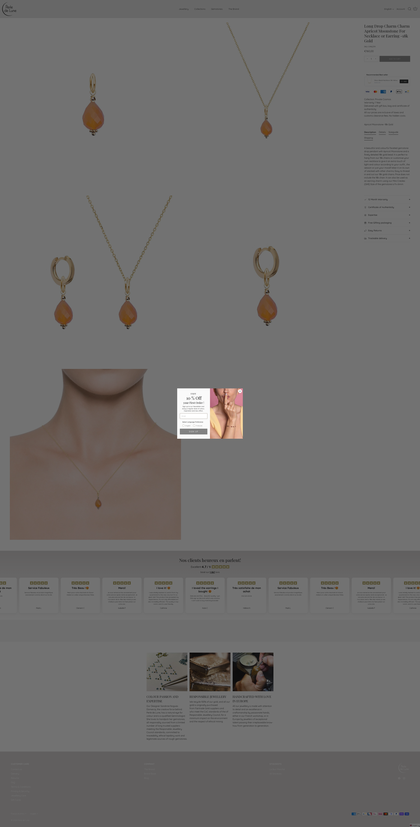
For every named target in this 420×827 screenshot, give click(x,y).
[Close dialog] (240, 391)
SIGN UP (193, 431)
